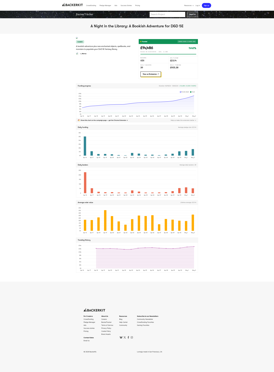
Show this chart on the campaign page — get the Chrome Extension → (104, 120)
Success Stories (126, 5)
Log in (198, 5)
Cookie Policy (106, 331)
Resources (188, 5)
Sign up (206, 5)
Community (123, 325)
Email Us (86, 340)
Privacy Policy (106, 328)
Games (80, 42)
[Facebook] (128, 338)
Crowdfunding (91, 5)
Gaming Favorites (143, 325)
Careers (104, 319)
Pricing (137, 5)
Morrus (84, 53)
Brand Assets (106, 334)
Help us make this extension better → (183, 120)
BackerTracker (84, 14)
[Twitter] (125, 338)
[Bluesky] (121, 338)
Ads (116, 5)
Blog (120, 319)
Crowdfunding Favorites (145, 322)
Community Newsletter (145, 319)
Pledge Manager (105, 5)
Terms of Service (107, 325)
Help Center (123, 322)
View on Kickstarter (150, 74)
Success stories (89, 328)
